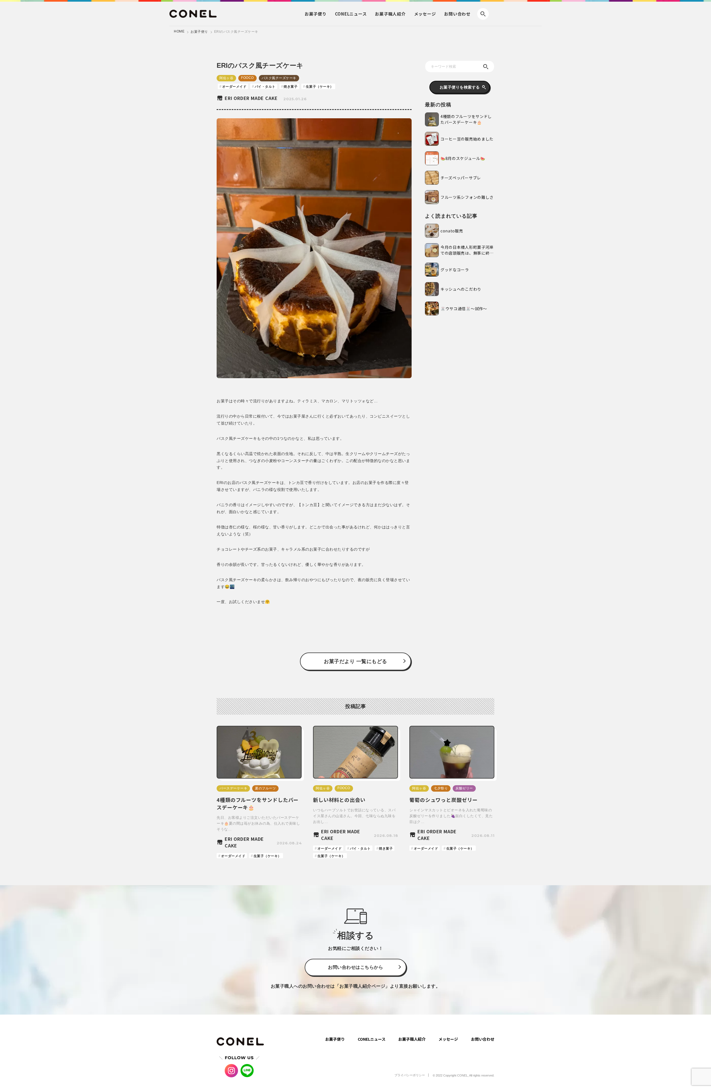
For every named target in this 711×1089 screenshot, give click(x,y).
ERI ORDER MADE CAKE (251, 98)
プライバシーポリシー (409, 1075)
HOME (179, 31)
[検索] (485, 66)
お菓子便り (199, 32)
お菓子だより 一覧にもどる (355, 661)
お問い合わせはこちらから (355, 967)
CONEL (351, 14)
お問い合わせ (457, 14)
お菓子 (316, 14)
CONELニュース (371, 1039)
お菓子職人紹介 (411, 1039)
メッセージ (425, 14)
